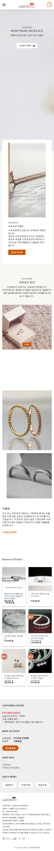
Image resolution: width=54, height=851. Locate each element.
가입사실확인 (44, 832)
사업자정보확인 (20, 808)
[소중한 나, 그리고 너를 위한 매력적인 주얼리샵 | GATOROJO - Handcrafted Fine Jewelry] (27, 5)
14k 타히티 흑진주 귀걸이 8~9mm (40, 595)
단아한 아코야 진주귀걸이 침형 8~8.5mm (13, 677)
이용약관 (6, 764)
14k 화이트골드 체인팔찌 (13, 637)
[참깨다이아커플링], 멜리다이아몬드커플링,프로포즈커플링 (13, 596)
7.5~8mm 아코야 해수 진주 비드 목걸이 (39, 637)
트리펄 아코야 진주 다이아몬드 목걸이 (39, 677)
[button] (4, 5)
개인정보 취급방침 (11, 767)
